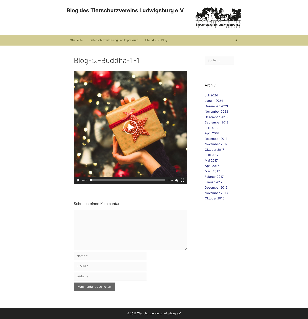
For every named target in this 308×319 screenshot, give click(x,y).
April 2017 (212, 166)
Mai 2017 (211, 160)
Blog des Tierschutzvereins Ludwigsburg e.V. (126, 10)
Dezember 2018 (216, 117)
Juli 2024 (211, 95)
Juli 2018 (211, 128)
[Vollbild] (182, 180)
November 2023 (216, 111)
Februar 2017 (214, 176)
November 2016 (216, 193)
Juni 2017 (212, 155)
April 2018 (212, 133)
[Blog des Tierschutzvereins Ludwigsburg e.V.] (218, 17)
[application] (130, 127)
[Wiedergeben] (78, 180)
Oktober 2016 (214, 198)
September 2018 (217, 122)
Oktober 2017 (214, 149)
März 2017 (212, 171)
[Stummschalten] (176, 180)
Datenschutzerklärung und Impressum (114, 40)
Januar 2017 (213, 182)
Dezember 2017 (216, 139)
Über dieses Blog (156, 40)
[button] (130, 127)
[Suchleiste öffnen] (236, 40)
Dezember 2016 (216, 187)
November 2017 (216, 144)
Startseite (76, 40)
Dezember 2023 (216, 106)
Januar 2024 (214, 100)
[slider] (127, 180)
